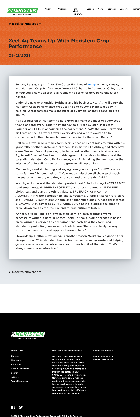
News (100, 9)
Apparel (15, 377)
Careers (124, 9)
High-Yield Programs (78, 11)
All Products (17, 364)
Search (14, 373)
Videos (90, 9)
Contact (111, 9)
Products (62, 9)
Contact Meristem (20, 368)
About (48, 9)
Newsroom (16, 360)
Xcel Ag (92, 84)
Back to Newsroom (26, 23)
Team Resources (19, 381)
